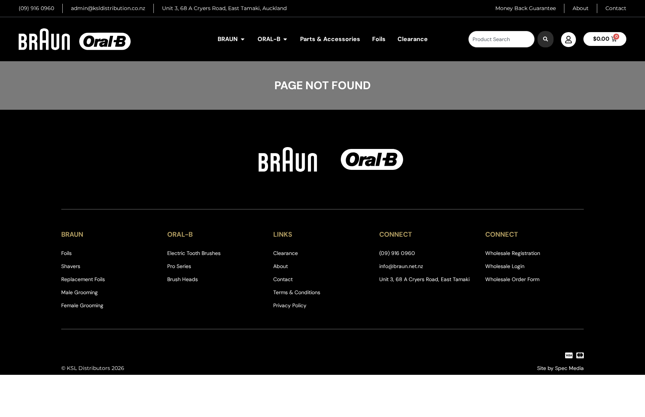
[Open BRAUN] (243, 39)
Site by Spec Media (560, 368)
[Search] (546, 39)
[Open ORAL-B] (285, 39)
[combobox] (501, 39)
